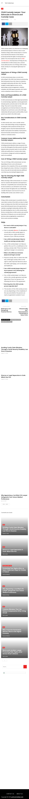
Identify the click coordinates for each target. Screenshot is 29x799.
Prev (4, 504)
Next (7, 504)
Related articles (6, 319)
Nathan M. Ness (4, 19)
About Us (20, 794)
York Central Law (9, 3)
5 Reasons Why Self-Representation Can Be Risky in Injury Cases (23, 312)
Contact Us (10, 794)
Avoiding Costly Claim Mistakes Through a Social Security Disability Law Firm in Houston (14, 349)
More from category (7, 321)
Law (2, 8)
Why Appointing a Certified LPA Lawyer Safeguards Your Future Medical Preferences (14, 497)
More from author (15, 319)
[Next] (6, 660)
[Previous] (3, 660)
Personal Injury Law (7, 565)
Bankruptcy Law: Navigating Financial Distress (6, 310)
